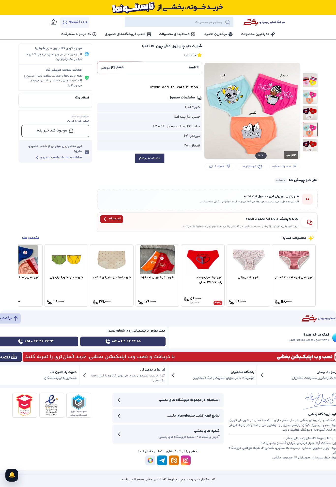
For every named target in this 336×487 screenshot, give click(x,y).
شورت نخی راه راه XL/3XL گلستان (294, 278)
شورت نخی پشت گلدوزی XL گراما (20, 278)
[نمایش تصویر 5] (310, 146)
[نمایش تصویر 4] (310, 129)
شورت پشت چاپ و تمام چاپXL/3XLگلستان (209, 280)
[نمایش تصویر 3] (310, 113)
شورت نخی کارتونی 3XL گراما (157, 278)
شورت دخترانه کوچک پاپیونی (66, 278)
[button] (165, 22)
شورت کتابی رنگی (248, 278)
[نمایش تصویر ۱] (310, 80)
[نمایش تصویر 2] (310, 96)
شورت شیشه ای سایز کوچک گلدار (112, 278)
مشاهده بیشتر (150, 158)
